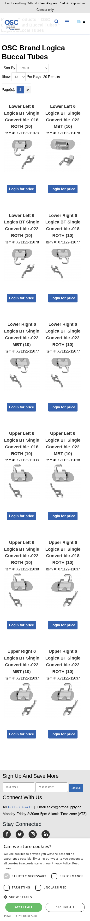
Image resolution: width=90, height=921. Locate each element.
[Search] (57, 20)
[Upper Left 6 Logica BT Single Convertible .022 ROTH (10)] (21, 590)
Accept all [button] (24, 907)
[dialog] (45, 879)
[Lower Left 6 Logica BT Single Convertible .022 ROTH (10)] (21, 263)
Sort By (9, 67)
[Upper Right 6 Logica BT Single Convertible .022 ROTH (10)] (63, 699)
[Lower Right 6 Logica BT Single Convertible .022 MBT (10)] (21, 372)
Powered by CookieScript (22, 916)
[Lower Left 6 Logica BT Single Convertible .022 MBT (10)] (63, 154)
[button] (45, 897)
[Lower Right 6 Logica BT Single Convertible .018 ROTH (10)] (63, 263)
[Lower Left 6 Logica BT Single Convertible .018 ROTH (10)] (21, 154)
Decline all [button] (65, 907)
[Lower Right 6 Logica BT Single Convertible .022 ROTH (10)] (63, 372)
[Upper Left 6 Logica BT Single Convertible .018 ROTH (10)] (21, 481)
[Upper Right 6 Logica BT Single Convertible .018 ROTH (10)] (63, 590)
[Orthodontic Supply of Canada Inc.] (12, 25)
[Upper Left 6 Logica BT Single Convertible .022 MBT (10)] (63, 481)
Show (6, 76)
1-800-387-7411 (17, 807)
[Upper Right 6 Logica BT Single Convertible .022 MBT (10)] (21, 699)
